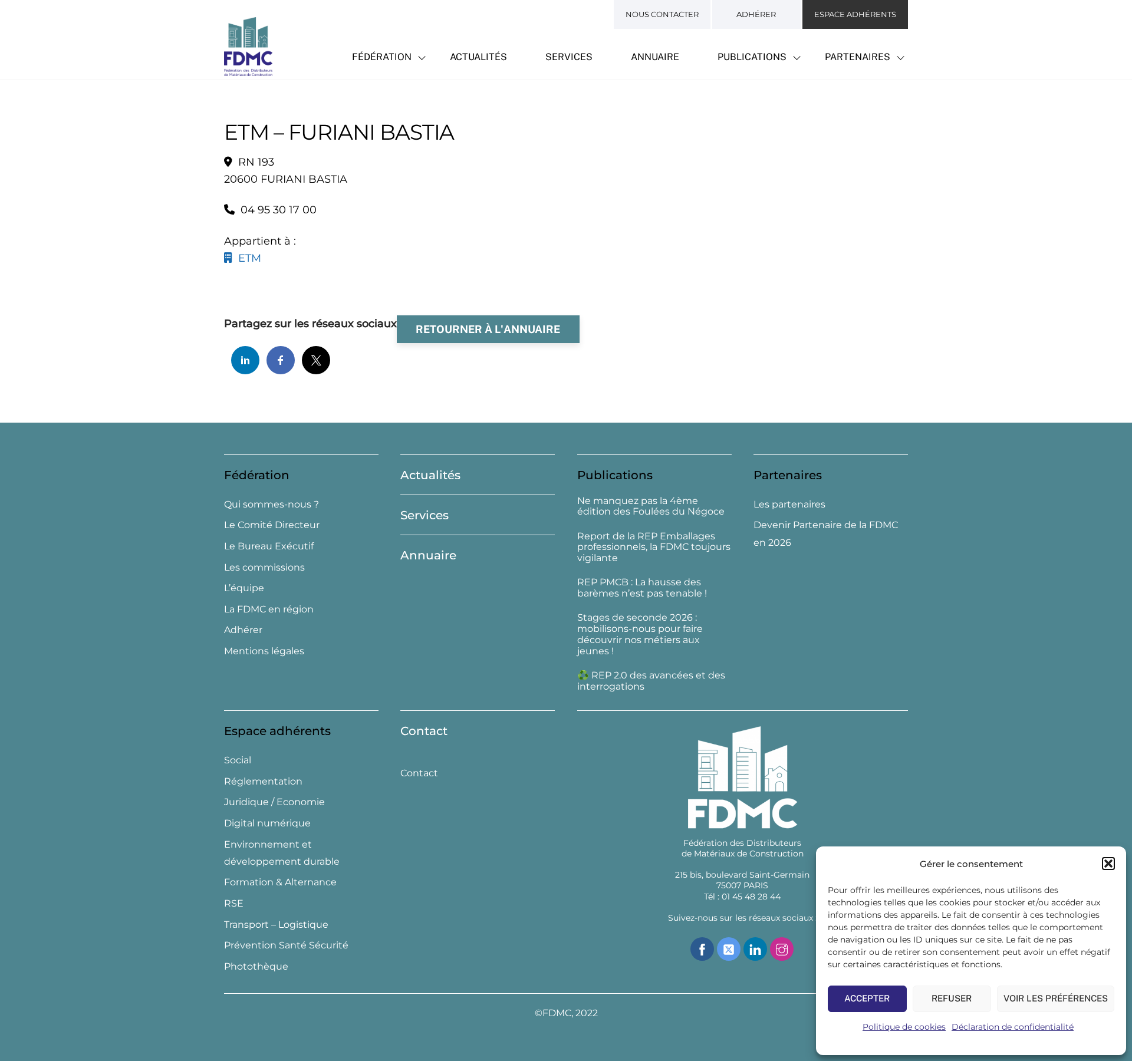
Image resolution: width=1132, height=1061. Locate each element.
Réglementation (263, 781)
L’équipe (244, 588)
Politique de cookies (904, 1027)
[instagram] (782, 948)
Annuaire (655, 56)
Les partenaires (789, 504)
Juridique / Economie (274, 802)
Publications (752, 56)
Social (237, 760)
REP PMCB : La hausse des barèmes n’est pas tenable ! (642, 588)
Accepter (867, 998)
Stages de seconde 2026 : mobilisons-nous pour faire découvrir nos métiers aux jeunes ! (640, 634)
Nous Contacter (662, 14)
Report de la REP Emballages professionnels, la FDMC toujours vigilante (653, 547)
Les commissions (264, 567)
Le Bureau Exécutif (269, 546)
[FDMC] (248, 69)
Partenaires (857, 56)
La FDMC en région (269, 609)
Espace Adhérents (855, 14)
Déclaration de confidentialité (1013, 1027)
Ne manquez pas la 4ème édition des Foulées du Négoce (651, 507)
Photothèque (256, 966)
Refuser (952, 998)
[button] (1108, 863)
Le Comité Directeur (272, 524)
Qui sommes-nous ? (271, 504)
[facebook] (702, 948)
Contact (423, 731)
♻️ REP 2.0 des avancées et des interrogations (651, 681)
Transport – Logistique (276, 924)
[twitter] (729, 948)
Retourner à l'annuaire (488, 329)
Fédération (382, 56)
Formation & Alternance (280, 882)
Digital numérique (267, 823)
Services (569, 56)
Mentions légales (264, 651)
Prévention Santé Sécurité (286, 945)
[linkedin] (755, 948)
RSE (233, 903)
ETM (246, 258)
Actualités (478, 56)
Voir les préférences (1055, 998)
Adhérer (756, 14)
